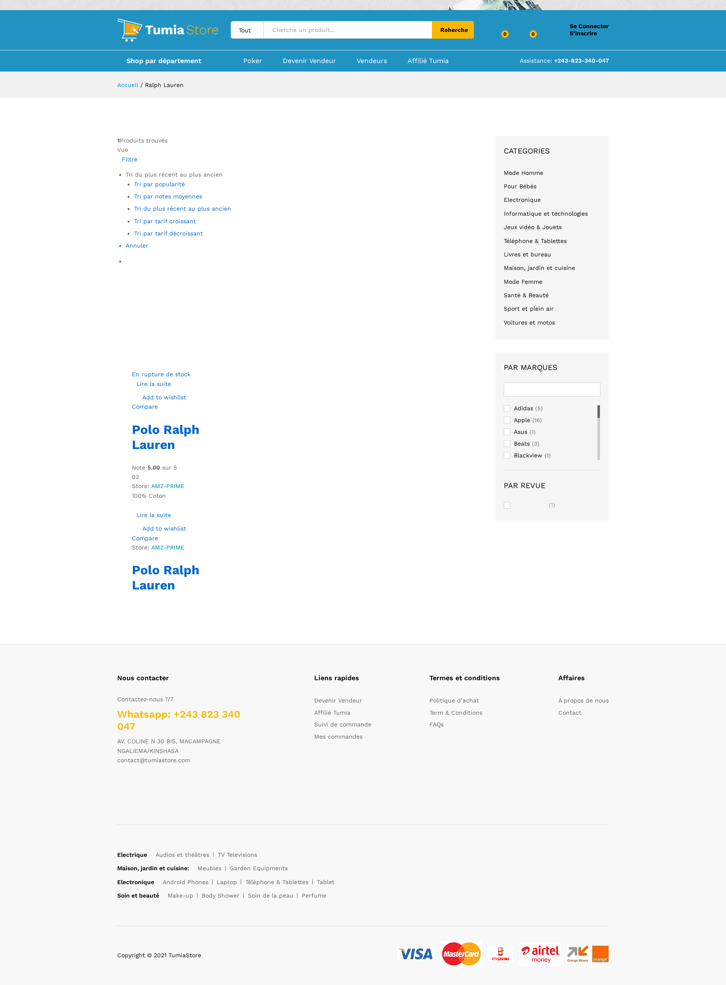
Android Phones (185, 882)
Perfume (314, 895)
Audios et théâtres (182, 854)
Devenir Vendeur (309, 61)
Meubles (209, 868)
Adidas (523, 408)
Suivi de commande (342, 724)
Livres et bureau (527, 254)
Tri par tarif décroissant (168, 233)
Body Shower (220, 895)
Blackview (528, 455)
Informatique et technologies (546, 213)
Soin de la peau (270, 895)
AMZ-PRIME (167, 486)
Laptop (227, 882)
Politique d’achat (454, 700)
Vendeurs (372, 61)
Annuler (137, 245)
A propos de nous (583, 700)
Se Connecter (589, 26)
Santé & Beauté (526, 295)
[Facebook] (119, 786)
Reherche (454, 29)
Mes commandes (338, 736)
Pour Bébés (520, 186)
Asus (520, 431)
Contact (569, 712)
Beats (522, 443)
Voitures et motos (529, 322)
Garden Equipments (259, 868)
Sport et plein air (529, 308)
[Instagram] (171, 786)
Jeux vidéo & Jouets (533, 227)
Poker (252, 61)
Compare (145, 406)
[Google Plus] (145, 786)
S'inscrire (583, 33)
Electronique (522, 199)
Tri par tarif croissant (165, 221)
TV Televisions (237, 854)
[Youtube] (158, 786)
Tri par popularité (159, 184)
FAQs (436, 724)
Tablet (325, 882)
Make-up (180, 895)
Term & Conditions (455, 712)
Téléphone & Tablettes (535, 241)
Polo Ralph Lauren (166, 437)
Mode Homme (523, 172)
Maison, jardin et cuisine (539, 267)
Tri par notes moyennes (168, 196)
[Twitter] (132, 786)
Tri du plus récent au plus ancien (182, 208)
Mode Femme (523, 281)
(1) (534, 506)
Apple (522, 420)
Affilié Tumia (428, 61)
